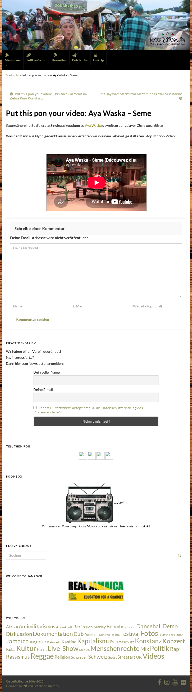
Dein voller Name (47, 372)
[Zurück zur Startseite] (96, 25)
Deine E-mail (43, 389)
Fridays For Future (171, 634)
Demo (170, 626)
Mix (144, 649)
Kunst (42, 649)
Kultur (26, 648)
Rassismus (18, 656)
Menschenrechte (115, 648)
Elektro (115, 634)
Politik (159, 648)
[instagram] (92, 455)
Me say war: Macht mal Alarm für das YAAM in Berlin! (141, 94)
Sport (112, 657)
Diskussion (19, 634)
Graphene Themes (46, 686)
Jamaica (17, 641)
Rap (174, 649)
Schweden (79, 657)
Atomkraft (64, 627)
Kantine (69, 641)
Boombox (116, 626)
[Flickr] (109, 455)
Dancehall (149, 626)
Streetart (126, 657)
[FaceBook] (83, 455)
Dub (79, 634)
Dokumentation (53, 633)
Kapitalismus (95, 641)
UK (139, 657)
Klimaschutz (124, 642)
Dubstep (104, 634)
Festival (130, 633)
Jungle (35, 642)
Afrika (12, 626)
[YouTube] (100, 455)
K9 (43, 642)
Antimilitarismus (37, 626)
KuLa (11, 649)
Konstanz (148, 641)
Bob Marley (96, 627)
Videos (153, 655)
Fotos (149, 633)
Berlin (79, 626)
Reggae (42, 656)
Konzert (173, 641)
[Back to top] (180, 680)
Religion (62, 657)
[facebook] (159, 681)
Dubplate (91, 635)
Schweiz (98, 656)
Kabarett (54, 642)
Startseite (12, 75)
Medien (84, 649)
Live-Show (63, 648)
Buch (132, 627)
